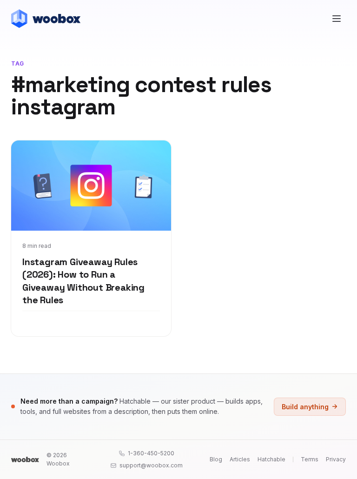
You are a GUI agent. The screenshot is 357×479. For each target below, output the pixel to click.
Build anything (305, 407)
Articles (240, 459)
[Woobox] (25, 459)
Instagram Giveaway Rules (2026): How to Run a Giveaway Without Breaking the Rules (83, 281)
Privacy (336, 459)
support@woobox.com (151, 465)
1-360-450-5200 (151, 453)
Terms (309, 459)
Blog (216, 459)
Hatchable (271, 459)
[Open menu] (336, 18)
